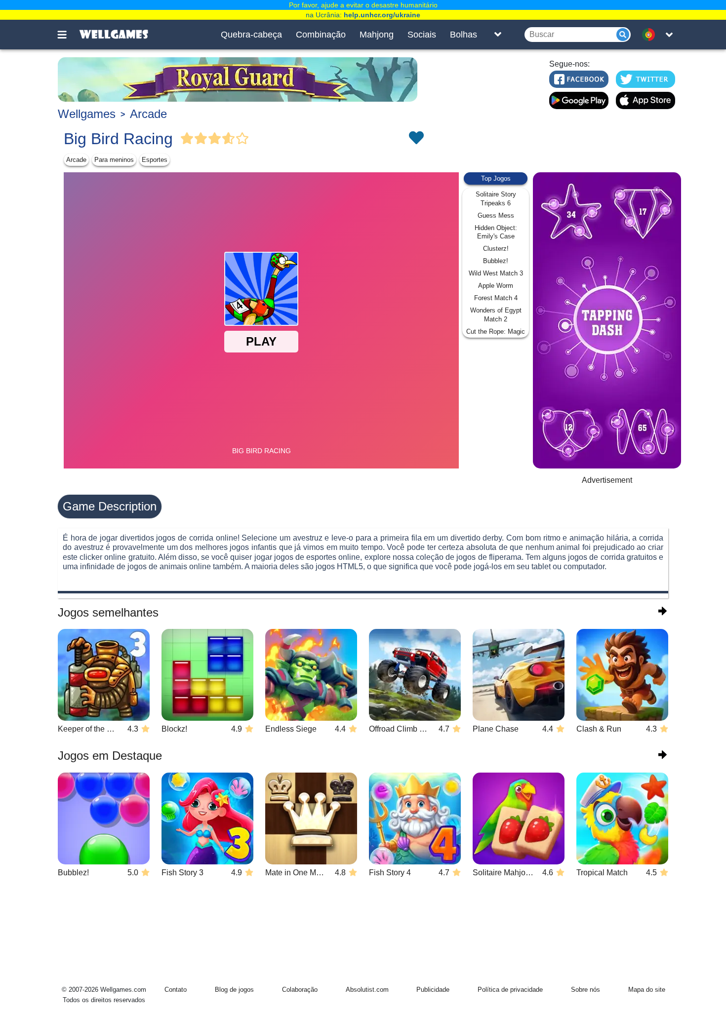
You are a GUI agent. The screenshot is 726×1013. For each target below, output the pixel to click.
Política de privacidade (510, 989)
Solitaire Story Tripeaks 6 (496, 199)
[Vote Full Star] (187, 139)
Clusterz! (496, 248)
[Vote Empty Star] (242, 139)
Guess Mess (496, 215)
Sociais (421, 34)
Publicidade (432, 989)
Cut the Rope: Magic (495, 331)
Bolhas (463, 34)
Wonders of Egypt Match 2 (496, 315)
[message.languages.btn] (651, 34)
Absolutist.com (367, 989)
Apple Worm (495, 285)
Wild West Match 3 (496, 273)
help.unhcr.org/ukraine (382, 15)
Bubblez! (495, 261)
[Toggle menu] (68, 34)
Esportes (154, 159)
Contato (175, 989)
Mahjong (377, 34)
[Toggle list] (498, 34)
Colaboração (300, 989)
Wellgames (87, 113)
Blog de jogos (234, 989)
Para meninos (114, 159)
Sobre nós (585, 989)
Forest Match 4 (496, 298)
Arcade (148, 113)
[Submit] (622, 34)
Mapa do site (646, 989)
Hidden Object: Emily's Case (496, 232)
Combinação (321, 34)
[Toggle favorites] (415, 138)
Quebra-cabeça (251, 34)
